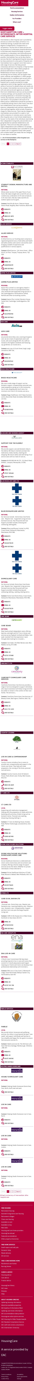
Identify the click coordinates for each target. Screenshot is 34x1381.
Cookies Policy (5, 1378)
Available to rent (6, 1222)
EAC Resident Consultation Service (12, 1322)
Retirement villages (7, 1216)
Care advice (5, 1277)
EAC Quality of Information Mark (12, 1308)
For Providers (17, 18)
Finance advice (6, 1280)
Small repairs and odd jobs (9, 1247)
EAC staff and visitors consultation (12, 1325)
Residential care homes (9, 1263)
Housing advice (6, 1275)
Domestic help (6, 1250)
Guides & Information (17, 15)
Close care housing (7, 1219)
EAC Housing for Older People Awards (13, 1319)
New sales (4, 1227)
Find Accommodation (17, 8)
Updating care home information (12, 1311)
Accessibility (20, 1374)
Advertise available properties (11, 1305)
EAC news (4, 1288)
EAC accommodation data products (12, 1313)
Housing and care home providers (12, 1230)
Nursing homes (6, 1266)
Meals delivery (6, 1253)
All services (5, 1256)
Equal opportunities (22, 1376)
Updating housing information (11, 1302)
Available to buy (6, 1225)
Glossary (4, 1291)
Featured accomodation (9, 1236)
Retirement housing (7, 1211)
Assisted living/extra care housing (12, 1213)
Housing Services (17, 11)
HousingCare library (7, 1285)
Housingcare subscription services (12, 1316)
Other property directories (10, 1239)
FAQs (3, 1294)
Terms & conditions (6, 1374)
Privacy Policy (4, 1376)
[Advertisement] (17, 154)
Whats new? (17, 22)
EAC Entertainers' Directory (10, 1327)
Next (18, 144)
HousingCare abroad (8, 1233)
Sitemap (19, 1378)
